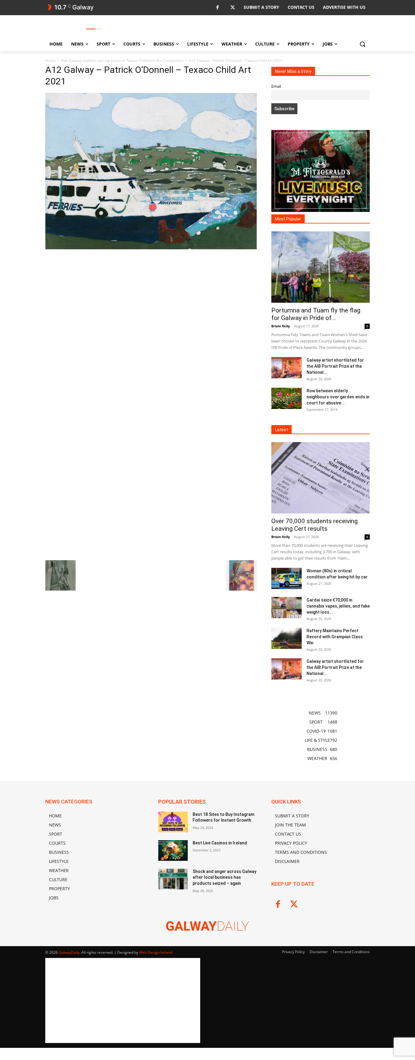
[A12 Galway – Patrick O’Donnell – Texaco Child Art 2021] (151, 247)
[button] (362, 44)
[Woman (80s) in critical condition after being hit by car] (286, 578)
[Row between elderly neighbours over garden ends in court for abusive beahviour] (286, 398)
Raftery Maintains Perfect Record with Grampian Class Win (335, 636)
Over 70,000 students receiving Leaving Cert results (314, 524)
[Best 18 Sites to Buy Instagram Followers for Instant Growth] (173, 822)
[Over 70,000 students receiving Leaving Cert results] (320, 477)
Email (276, 86)
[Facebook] (217, 8)
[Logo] (93, 29)
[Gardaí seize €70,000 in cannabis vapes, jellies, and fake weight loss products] (286, 607)
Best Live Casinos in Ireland (220, 842)
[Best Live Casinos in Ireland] (173, 850)
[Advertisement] (151, 295)
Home (50, 60)
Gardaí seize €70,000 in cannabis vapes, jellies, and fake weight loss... (338, 606)
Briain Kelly (280, 326)
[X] (232, 8)
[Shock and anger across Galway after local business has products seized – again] (173, 879)
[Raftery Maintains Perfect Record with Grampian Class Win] (286, 638)
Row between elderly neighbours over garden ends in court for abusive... (338, 396)
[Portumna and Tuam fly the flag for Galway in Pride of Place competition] (320, 267)
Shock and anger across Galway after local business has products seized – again (224, 877)
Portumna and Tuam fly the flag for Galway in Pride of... (315, 314)
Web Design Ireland (155, 952)
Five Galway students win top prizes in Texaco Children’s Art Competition (122, 60)
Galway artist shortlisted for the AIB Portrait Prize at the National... (335, 366)
